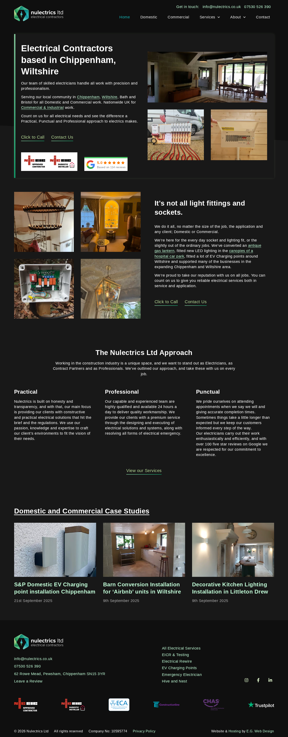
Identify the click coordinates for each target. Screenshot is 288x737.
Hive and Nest (174, 681)
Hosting (235, 731)
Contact (263, 17)
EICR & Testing (175, 655)
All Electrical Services (181, 648)
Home (124, 17)
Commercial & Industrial (42, 107)
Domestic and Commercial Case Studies (81, 511)
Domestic (148, 17)
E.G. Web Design (260, 731)
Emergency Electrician (182, 675)
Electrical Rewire (177, 661)
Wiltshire (109, 97)
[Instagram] (246, 680)
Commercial (178, 17)
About (235, 17)
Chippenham (88, 97)
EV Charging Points (179, 668)
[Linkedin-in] (270, 680)
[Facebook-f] (258, 680)
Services (207, 17)
